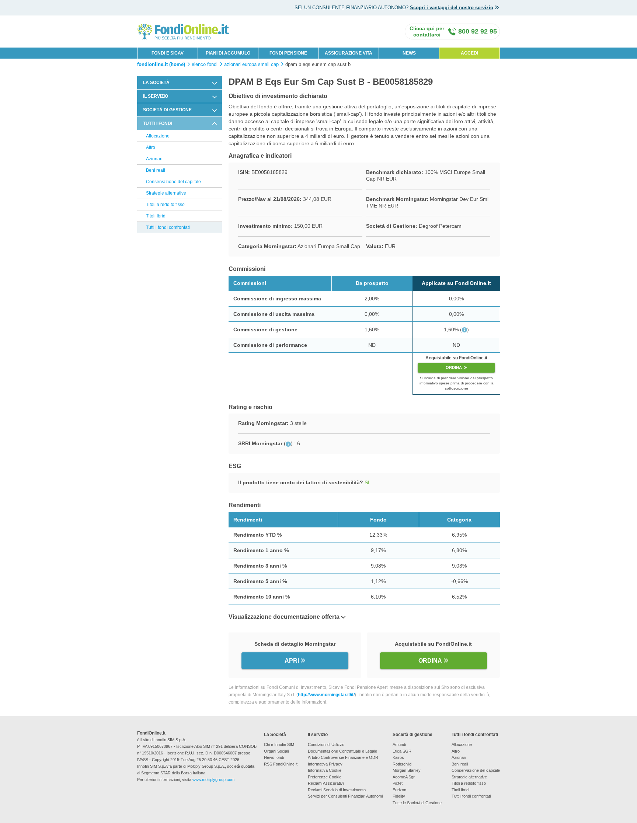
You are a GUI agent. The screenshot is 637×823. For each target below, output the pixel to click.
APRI (292, 661)
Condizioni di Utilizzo (326, 744)
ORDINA (454, 367)
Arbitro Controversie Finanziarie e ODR (343, 757)
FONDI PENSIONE (288, 53)
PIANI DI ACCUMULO (228, 53)
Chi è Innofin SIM (279, 744)
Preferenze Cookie (324, 777)
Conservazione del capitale (173, 181)
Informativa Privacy (325, 764)
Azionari (154, 158)
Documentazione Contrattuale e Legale (342, 751)
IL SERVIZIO (155, 96)
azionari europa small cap (251, 64)
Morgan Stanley (407, 770)
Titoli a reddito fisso (165, 204)
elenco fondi (204, 64)
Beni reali (155, 170)
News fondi (274, 757)
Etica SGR (402, 751)
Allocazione (158, 136)
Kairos (398, 757)
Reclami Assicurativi (326, 783)
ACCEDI (469, 53)
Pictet (398, 783)
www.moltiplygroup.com (213, 779)
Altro (150, 147)
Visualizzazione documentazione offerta (284, 617)
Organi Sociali (276, 751)
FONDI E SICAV (168, 53)
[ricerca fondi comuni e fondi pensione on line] (183, 31)
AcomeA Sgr (404, 777)
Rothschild (402, 764)
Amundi (399, 744)
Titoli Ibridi (156, 216)
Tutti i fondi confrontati (168, 227)
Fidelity (399, 796)
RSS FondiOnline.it (280, 764)
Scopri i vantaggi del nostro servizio (451, 7)
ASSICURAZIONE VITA (348, 53)
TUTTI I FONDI (157, 123)
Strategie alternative (166, 193)
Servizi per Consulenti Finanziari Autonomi (345, 796)
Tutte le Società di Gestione (417, 803)
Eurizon (399, 790)
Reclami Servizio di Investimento (337, 790)
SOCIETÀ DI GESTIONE (167, 109)
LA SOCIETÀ (156, 82)
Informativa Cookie (324, 770)
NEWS (409, 53)
